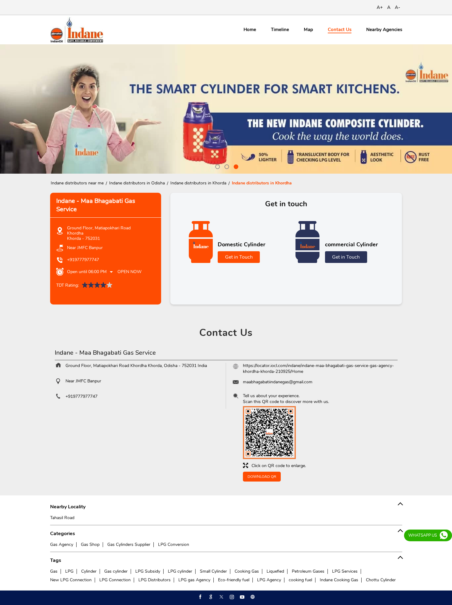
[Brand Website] (252, 597)
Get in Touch (239, 257)
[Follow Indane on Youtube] (241, 597)
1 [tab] (216, 165)
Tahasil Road (62, 518)
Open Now (129, 272)
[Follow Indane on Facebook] (199, 597)
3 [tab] (235, 165)
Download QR (262, 476)
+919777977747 (83, 260)
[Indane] (76, 30)
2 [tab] (226, 165)
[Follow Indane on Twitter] (220, 597)
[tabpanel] (226, 109)
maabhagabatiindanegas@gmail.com (277, 382)
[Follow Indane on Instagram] (231, 597)
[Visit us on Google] (210, 597)
